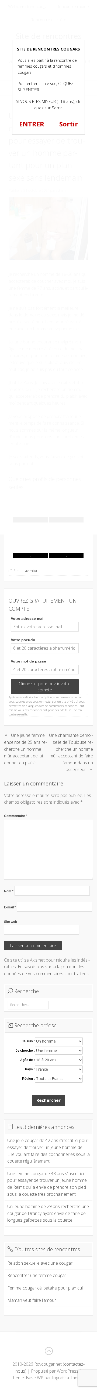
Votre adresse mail (27, 618)
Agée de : (27, 1060)
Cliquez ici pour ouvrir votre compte (45, 686)
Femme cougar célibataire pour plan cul (45, 1288)
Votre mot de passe (28, 661)
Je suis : (28, 1041)
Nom (8, 891)
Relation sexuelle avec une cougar (39, 1263)
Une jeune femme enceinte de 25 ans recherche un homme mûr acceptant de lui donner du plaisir (25, 748)
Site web (10, 922)
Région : (28, 1079)
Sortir (68, 123)
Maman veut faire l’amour (31, 1300)
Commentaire (15, 816)
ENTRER (31, 123)
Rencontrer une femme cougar (36, 1275)
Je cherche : (25, 1050)
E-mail (10, 907)
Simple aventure (26, 570)
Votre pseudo (23, 640)
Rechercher (48, 1100)
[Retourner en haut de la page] (48, 1351)
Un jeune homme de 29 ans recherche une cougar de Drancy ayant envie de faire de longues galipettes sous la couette (48, 1213)
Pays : (30, 1069)
